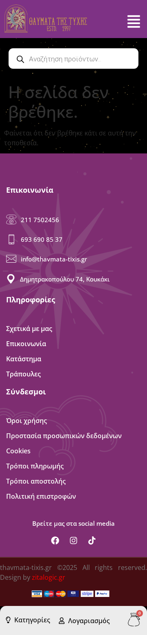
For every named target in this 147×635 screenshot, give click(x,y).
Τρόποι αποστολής (36, 481)
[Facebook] (55, 540)
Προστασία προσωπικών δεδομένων (64, 436)
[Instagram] (73, 540)
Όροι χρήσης (26, 421)
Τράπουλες (23, 374)
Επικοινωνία (26, 344)
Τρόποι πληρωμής (35, 466)
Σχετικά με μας (29, 328)
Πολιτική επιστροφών (41, 496)
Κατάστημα (23, 359)
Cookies (18, 451)
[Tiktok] (92, 540)
